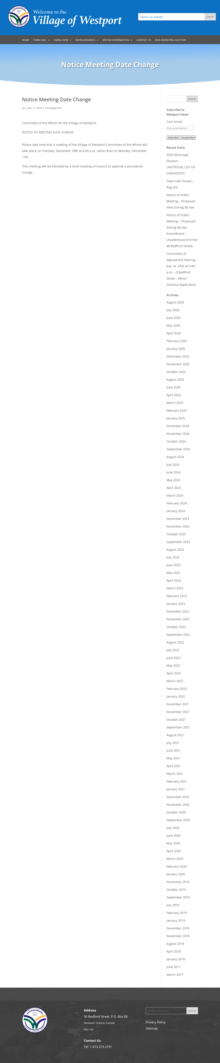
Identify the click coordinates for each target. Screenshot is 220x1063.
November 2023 (177, 526)
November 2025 (177, 364)
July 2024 (172, 464)
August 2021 (175, 735)
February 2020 (176, 866)
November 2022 (177, 619)
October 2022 (176, 627)
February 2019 (176, 913)
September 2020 (178, 820)
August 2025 (175, 379)
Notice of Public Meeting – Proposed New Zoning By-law (180, 201)
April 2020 (173, 851)
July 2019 (172, 905)
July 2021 (172, 743)
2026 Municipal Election (170, 40)
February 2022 (176, 689)
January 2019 (175, 920)
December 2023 (177, 519)
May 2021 (173, 758)
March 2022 (174, 681)
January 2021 (175, 789)
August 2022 (175, 642)
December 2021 (177, 704)
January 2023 (175, 604)
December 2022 (177, 611)
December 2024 (177, 426)
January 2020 (175, 874)
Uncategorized (53, 108)
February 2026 (176, 341)
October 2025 (176, 372)
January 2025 (175, 418)
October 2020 (176, 812)
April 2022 (173, 673)
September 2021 (178, 727)
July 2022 (172, 650)
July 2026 (172, 310)
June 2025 (173, 387)
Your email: (174, 122)
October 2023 (176, 534)
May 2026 (173, 325)
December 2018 (177, 928)
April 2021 (173, 766)
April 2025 (173, 395)
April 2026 (173, 333)
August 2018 (175, 944)
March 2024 (174, 495)
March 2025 (174, 403)
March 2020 (174, 859)
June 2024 (173, 472)
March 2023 (174, 588)
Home (25, 40)
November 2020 (177, 804)
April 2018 (173, 951)
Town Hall (40, 40)
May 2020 (173, 843)
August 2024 (175, 457)
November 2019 (177, 882)
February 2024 (176, 503)
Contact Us (143, 40)
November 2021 (177, 712)
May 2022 (173, 665)
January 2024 (175, 511)
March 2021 (174, 774)
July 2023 (172, 557)
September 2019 (178, 897)
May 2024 (173, 480)
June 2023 (173, 565)
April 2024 (173, 488)
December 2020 (177, 797)
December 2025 (177, 356)
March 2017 (174, 974)
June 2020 (173, 835)
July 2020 (172, 828)
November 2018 (177, 936)
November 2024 (177, 434)
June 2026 (173, 318)
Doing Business (85, 40)
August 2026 (175, 302)
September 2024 (178, 449)
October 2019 (176, 889)
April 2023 (173, 580)
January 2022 (175, 696)
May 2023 (173, 573)
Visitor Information (116, 40)
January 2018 (175, 959)
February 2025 (176, 410)
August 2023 (175, 549)
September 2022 (178, 634)
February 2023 (176, 596)
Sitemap (152, 1028)
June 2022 (173, 658)
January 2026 (175, 349)
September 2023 (178, 542)
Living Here (61, 40)
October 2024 (176, 441)
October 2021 (176, 719)
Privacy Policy (156, 1022)
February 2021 (176, 781)
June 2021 (173, 750)
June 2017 (173, 967)
